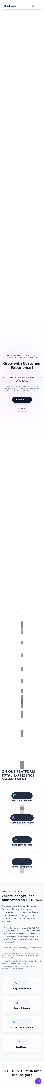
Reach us (22, 408)
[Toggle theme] (33, 6)
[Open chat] (38, 1081)
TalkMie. (38, 1085)
